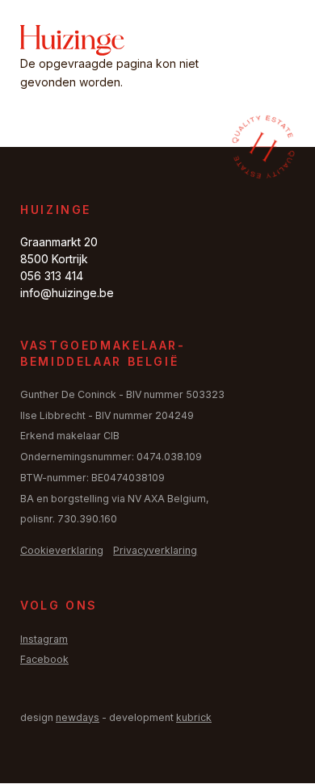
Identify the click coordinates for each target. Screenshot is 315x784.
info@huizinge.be (67, 293)
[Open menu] (274, 40)
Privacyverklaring (155, 550)
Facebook (44, 659)
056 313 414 (51, 276)
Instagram (44, 639)
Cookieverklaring (61, 550)
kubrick (194, 717)
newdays (77, 717)
